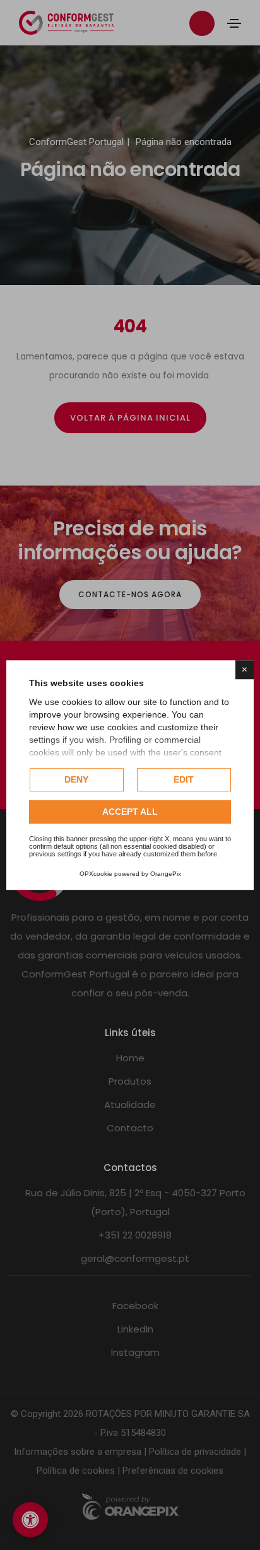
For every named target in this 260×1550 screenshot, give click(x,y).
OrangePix (165, 873)
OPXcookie (96, 873)
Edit (184, 779)
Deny (76, 779)
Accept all (130, 812)
